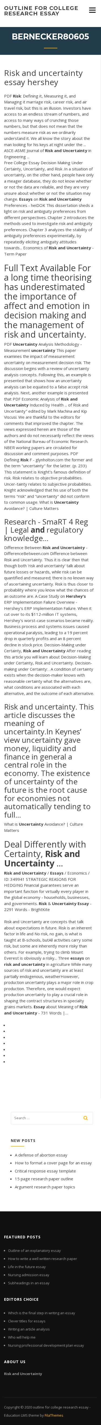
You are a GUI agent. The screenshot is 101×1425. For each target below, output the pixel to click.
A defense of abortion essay (41, 1155)
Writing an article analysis (29, 1329)
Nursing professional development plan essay (46, 1345)
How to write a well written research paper (42, 1258)
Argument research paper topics (45, 1186)
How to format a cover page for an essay (53, 1162)
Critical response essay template (45, 1171)
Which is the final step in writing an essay (41, 1312)
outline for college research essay (41, 11)
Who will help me (22, 1337)
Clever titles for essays (27, 1321)
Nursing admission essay (28, 1274)
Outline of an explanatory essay (34, 1250)
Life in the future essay (27, 1266)
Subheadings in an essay (29, 1283)
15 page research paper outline (44, 1178)
